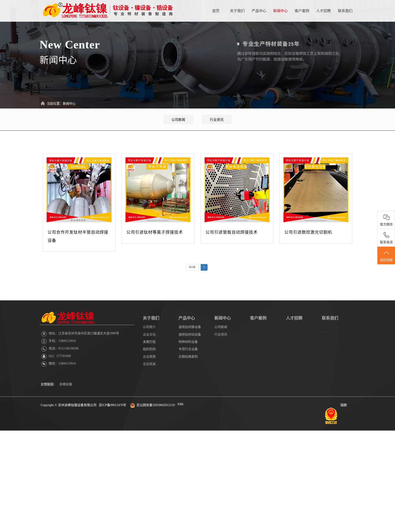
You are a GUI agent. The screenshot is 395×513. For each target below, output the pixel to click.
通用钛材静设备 (190, 327)
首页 (215, 11)
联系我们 (345, 11)
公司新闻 (178, 120)
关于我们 (237, 11)
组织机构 (149, 349)
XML (180, 404)
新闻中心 (280, 11)
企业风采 (149, 364)
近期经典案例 (188, 356)
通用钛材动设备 (190, 334)
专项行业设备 (188, 349)
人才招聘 (323, 11)
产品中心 (259, 11)
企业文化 (149, 334)
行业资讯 (217, 120)
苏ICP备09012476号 (112, 405)
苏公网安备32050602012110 (155, 405)
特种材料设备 (188, 342)
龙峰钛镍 (65, 384)
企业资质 (149, 356)
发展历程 (149, 342)
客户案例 (302, 11)
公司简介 (149, 327)
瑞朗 (343, 405)
